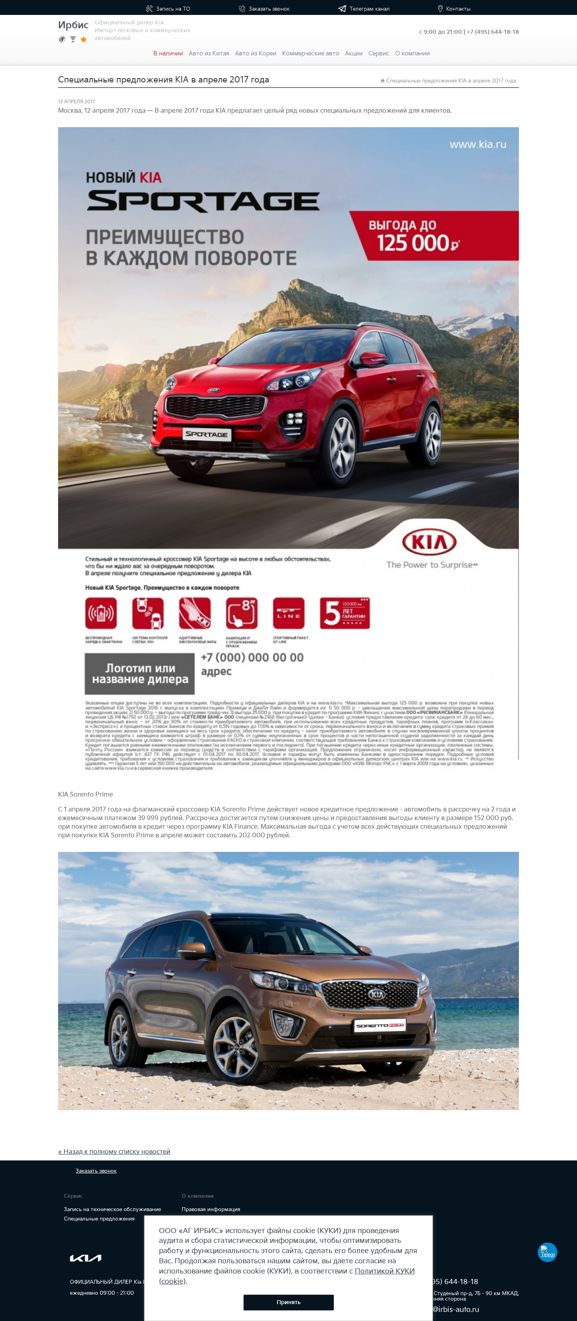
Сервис (379, 53)
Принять (289, 1302)
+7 (493, 32)
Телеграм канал (369, 9)
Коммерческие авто (310, 53)
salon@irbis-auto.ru (446, 1310)
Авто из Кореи (255, 53)
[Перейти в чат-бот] (547, 1252)
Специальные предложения (99, 1219)
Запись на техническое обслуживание (112, 1209)
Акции (354, 53)
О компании (412, 53)
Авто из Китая (209, 53)
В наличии (168, 53)
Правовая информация (211, 1209)
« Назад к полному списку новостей (114, 1152)
